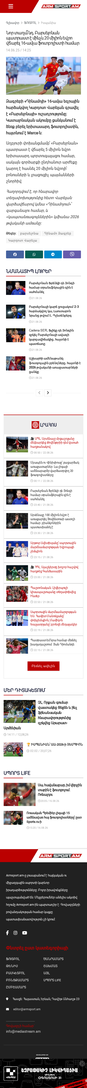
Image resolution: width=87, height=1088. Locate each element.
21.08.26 (36, 298)
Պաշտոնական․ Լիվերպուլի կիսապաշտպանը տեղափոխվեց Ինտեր (53, 592)
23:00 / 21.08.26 (43, 577)
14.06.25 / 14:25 (18, 50)
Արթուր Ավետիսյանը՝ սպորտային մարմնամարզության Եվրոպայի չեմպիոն (53, 547)
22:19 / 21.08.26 (43, 630)
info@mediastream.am (23, 1031)
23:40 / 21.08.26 (43, 504)
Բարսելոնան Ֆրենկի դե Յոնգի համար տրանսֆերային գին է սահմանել (51, 287)
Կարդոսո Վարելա (22, 240)
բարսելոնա (29, 233)
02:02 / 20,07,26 (40, 751)
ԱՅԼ (47, 973)
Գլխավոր (12, 23)
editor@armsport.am (27, 1009)
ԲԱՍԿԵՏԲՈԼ (15, 973)
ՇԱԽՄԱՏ (51, 966)
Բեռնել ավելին (43, 666)
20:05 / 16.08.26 (49, 801)
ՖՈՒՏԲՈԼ (30, 23)
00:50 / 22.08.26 (43, 452)
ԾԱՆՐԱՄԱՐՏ (54, 959)
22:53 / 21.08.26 (43, 602)
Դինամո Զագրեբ (57, 233)
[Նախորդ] (39, 392)
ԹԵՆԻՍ (12, 966)
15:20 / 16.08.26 (38, 827)
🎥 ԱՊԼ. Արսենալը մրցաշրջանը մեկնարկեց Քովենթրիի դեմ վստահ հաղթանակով (54, 443)
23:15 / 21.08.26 (43, 557)
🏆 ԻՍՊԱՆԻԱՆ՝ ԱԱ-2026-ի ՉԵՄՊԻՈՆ (55, 744)
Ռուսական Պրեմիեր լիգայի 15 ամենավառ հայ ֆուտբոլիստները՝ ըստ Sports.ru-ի (54, 817)
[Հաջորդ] (47, 392)
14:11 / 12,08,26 (18, 734)
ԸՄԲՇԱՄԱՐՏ (16, 987)
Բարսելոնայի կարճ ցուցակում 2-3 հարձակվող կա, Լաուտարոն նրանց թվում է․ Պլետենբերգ (54, 311)
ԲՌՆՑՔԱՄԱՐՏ (17, 980)
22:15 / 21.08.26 (43, 650)
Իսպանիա (48, 23)
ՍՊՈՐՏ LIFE (52, 980)
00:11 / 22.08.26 (43, 481)
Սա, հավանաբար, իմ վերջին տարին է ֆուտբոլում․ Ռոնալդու (60, 790)
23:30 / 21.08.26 (43, 533)
